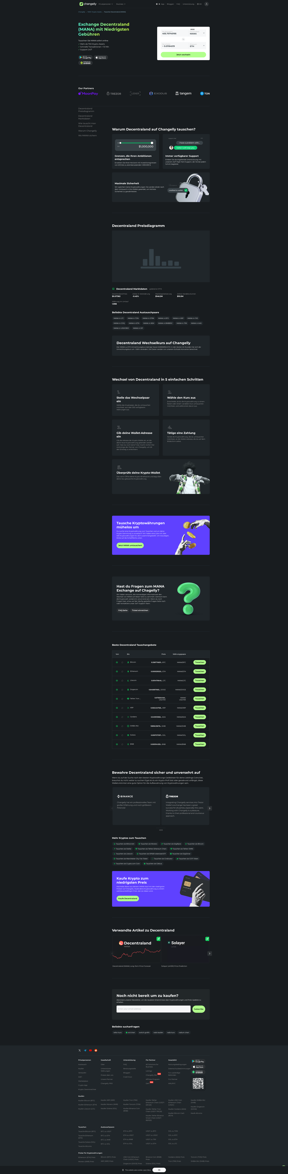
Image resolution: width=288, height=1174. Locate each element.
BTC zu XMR (105, 1140)
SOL (164, 735)
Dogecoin (134, 689)
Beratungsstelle (129, 1069)
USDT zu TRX (151, 1139)
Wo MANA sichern (87, 135)
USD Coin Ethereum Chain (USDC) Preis (131, 1158)
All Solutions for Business (152, 1065)
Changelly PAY (151, 1075)
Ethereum (134, 671)
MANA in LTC (119, 318)
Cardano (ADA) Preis (176, 1157)
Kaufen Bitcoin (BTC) (86, 1100)
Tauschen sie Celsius (153, 864)
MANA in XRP (178, 318)
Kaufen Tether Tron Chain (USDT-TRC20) (154, 1110)
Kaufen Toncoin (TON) (132, 1104)
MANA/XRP (181, 708)
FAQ (178, 4)
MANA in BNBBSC (165, 323)
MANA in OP (138, 328)
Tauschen (199, 662)
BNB (132, 744)
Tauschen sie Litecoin (123, 854)
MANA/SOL (181, 735)
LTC (164, 681)
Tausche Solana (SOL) (86, 1142)
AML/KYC (172, 1083)
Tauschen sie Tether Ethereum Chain (150, 849)
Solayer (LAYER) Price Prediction (174, 966)
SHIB (163, 726)
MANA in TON (133, 318)
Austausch (82, 1064)
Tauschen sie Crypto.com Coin (127, 864)
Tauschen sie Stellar (122, 849)
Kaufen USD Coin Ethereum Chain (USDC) (175, 1102)
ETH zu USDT (128, 1135)
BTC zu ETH (105, 1136)
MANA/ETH (181, 671)
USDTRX (162, 700)
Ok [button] (159, 1170)
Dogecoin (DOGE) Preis (132, 1164)
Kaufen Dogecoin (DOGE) (198, 1108)
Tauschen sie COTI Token (187, 859)
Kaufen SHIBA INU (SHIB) (198, 1101)
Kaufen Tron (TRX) (130, 1100)
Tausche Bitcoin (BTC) (87, 1131)
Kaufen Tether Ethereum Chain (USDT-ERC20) (155, 1102)
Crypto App (82, 1085)
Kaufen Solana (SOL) (109, 1108)
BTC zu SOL (105, 1144)
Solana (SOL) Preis (153, 1164)
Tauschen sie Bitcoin (194, 844)
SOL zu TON (173, 1131)
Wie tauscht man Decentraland (87, 124)
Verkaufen (82, 1073)
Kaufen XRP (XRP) (108, 1100)
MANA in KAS (196, 323)
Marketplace (83, 1081)
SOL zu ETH (172, 1139)
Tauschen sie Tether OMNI (181, 849)
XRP (131, 708)
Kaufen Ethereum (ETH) (87, 1105)
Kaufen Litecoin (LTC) (86, 1109)
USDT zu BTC (151, 1131)
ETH (164, 671)
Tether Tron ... (135, 699)
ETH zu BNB (128, 1139)
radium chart (184, 1033)
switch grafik (144, 1033)
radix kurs (171, 1033)
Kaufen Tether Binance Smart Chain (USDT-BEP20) (155, 1118)
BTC (164, 662)
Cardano (133, 717)
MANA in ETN (134, 323)
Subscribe (198, 1009)
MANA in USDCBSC (121, 328)
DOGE (163, 690)
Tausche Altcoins (85, 1146)
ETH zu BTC (127, 1131)
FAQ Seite (122, 610)
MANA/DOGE (180, 690)
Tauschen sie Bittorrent (124, 844)
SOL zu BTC (173, 1135)
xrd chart (130, 1033)
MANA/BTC (181, 662)
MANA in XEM (148, 323)
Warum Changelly (87, 131)
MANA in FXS (193, 318)
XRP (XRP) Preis (107, 1161)
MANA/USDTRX (182, 699)
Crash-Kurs (127, 1077)
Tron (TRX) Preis (174, 1161)
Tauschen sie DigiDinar (180, 854)
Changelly (81, 12)
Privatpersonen (105, 4)
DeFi (80, 1077)
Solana (132, 735)
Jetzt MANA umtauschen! (130, 545)
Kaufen (81, 1069)
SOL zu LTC (172, 1144)
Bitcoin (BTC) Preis (108, 1157)
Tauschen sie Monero (147, 844)
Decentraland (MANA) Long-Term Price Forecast (131, 966)
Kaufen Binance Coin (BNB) (131, 1109)
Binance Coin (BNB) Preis (154, 1158)
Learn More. (147, 1170)
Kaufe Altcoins (196, 1113)
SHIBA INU (134, 726)
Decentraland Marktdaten (85, 117)
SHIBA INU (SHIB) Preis (200, 1161)
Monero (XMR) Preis (86, 1162)
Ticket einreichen (140, 610)
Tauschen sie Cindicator (162, 859)
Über (103, 1064)
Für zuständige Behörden (174, 1074)
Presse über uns (107, 1075)
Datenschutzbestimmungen (179, 1069)
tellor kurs (118, 1033)
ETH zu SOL (127, 1144)
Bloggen (170, 4)
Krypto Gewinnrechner (87, 1089)
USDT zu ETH (151, 1144)
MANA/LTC (182, 681)
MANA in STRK (148, 318)
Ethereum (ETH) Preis (86, 1157)
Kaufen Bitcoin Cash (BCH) (176, 1114)
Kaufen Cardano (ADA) (177, 1109)
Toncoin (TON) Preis (198, 1157)
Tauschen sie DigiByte (171, 844)
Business (119, 4)
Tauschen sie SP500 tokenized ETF (151, 854)
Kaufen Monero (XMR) (109, 1104)
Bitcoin (133, 662)
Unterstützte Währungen (106, 1070)
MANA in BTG (163, 318)
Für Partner (172, 1079)
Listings (149, 1071)
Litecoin (133, 680)
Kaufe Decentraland (127, 898)
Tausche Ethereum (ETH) (85, 1137)
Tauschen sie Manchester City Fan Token (131, 859)
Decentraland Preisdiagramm (86, 109)
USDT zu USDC (152, 1135)
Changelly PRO (107, 1083)
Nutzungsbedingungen (177, 1064)
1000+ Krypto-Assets (95, 12)
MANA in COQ (119, 323)
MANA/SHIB (181, 726)
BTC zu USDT (106, 1131)
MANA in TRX (182, 323)
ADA (164, 717)
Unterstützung (188, 4)
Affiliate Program (153, 1079)
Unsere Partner (107, 1079)
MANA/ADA (181, 717)
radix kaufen (158, 1033)
